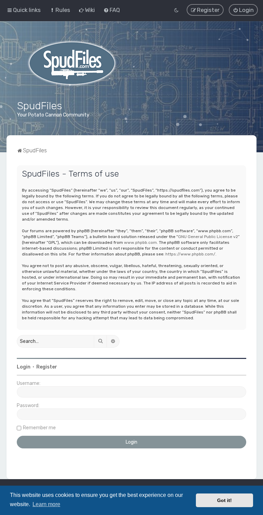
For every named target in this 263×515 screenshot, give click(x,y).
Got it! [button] (224, 500)
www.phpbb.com (140, 242)
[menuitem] (60, 10)
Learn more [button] (46, 504)
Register (46, 367)
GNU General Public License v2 (208, 236)
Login (23, 367)
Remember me (39, 428)
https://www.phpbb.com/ (190, 254)
